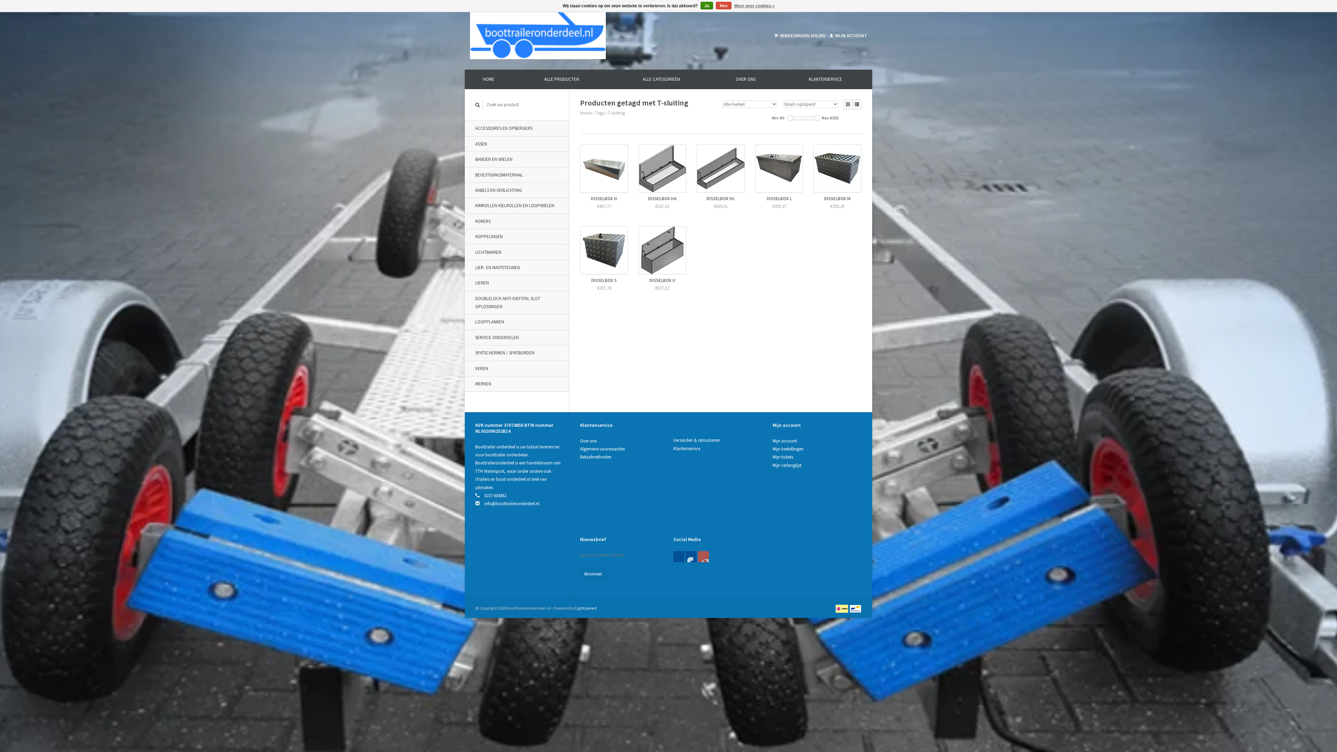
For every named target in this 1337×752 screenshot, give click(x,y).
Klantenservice (825, 79)
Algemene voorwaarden (602, 449)
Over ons (746, 79)
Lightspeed (585, 608)
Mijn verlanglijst (787, 465)
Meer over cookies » (754, 5)
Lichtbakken (488, 252)
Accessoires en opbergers (503, 128)
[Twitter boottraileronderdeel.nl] (691, 556)
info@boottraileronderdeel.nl (511, 504)
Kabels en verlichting (498, 190)
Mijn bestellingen (788, 449)
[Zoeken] (477, 105)
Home (488, 79)
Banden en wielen (494, 159)
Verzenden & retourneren (696, 440)
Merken (483, 384)
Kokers (483, 221)
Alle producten (561, 79)
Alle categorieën (661, 79)
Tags (599, 113)
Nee (724, 5)
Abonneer (593, 574)
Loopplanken (489, 322)
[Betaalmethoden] (842, 608)
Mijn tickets (783, 457)
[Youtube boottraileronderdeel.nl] (703, 556)
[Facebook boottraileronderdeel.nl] (679, 556)
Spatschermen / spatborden (504, 353)
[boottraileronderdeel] (588, 35)
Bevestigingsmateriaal (499, 175)
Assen (481, 144)
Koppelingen (489, 237)
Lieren (482, 283)
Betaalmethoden (595, 457)
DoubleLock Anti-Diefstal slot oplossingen (507, 303)
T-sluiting (616, 113)
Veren (481, 368)
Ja (706, 5)
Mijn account (850, 36)
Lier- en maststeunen (497, 268)
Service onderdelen (497, 337)
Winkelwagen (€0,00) (802, 36)
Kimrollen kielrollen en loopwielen (514, 206)
